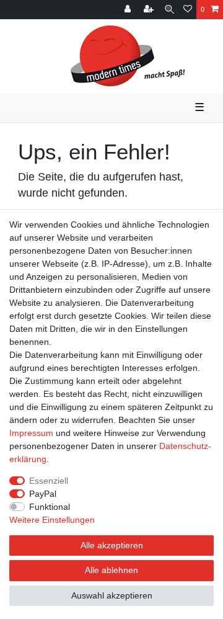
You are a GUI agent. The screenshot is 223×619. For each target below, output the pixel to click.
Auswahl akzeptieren (111, 595)
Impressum (31, 433)
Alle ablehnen (111, 570)
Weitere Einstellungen (52, 520)
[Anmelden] (129, 9)
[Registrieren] (149, 9)
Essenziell (48, 481)
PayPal (42, 494)
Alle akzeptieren (112, 545)
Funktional (49, 507)
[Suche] (169, 9)
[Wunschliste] (187, 9)
